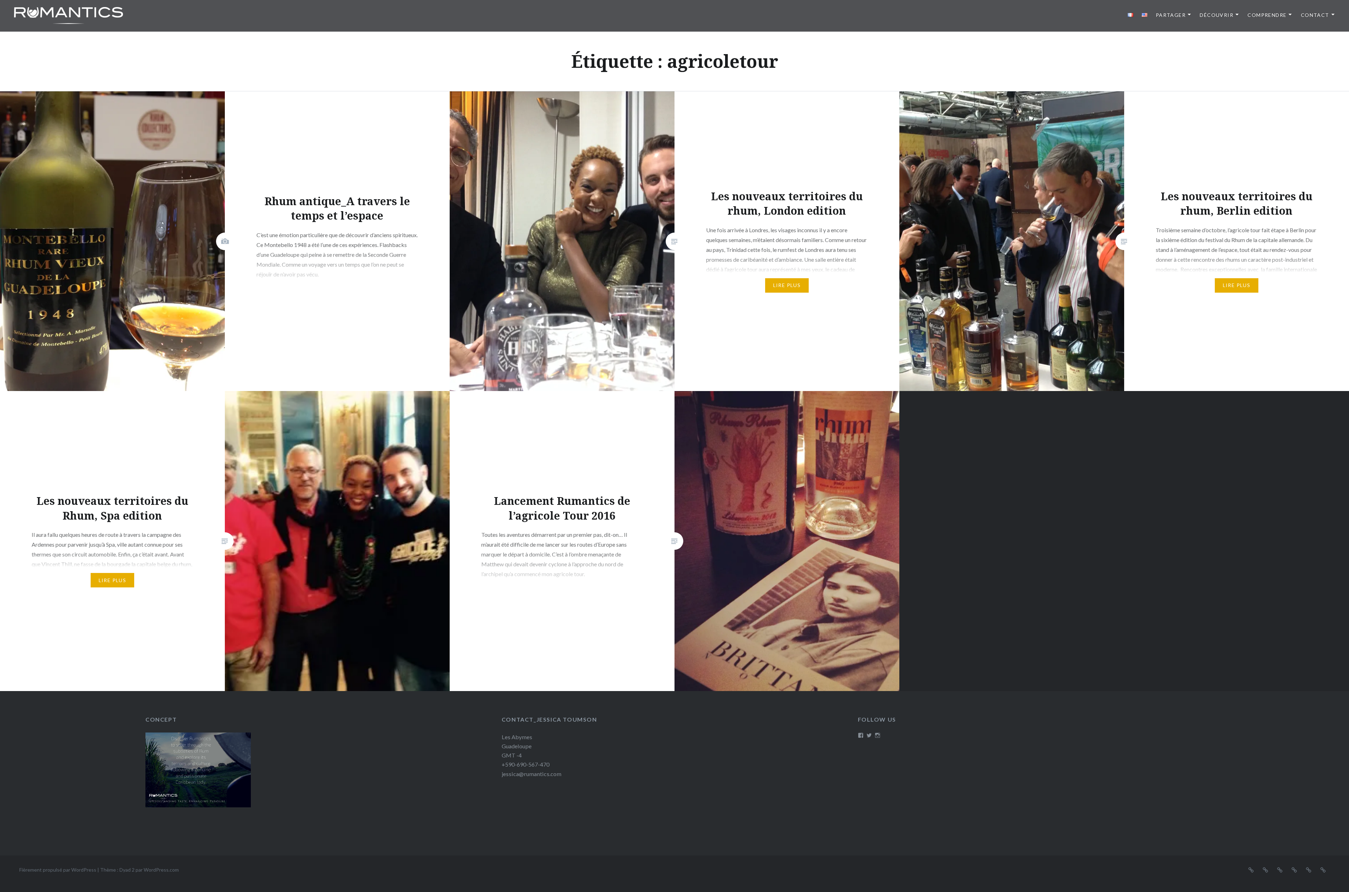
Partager (1171, 15)
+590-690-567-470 (525, 764)
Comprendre (1266, 15)
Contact (1315, 15)
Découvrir (1216, 15)
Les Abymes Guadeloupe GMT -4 (517, 746)
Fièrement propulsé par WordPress (57, 870)
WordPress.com (161, 870)
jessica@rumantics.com (531, 773)
